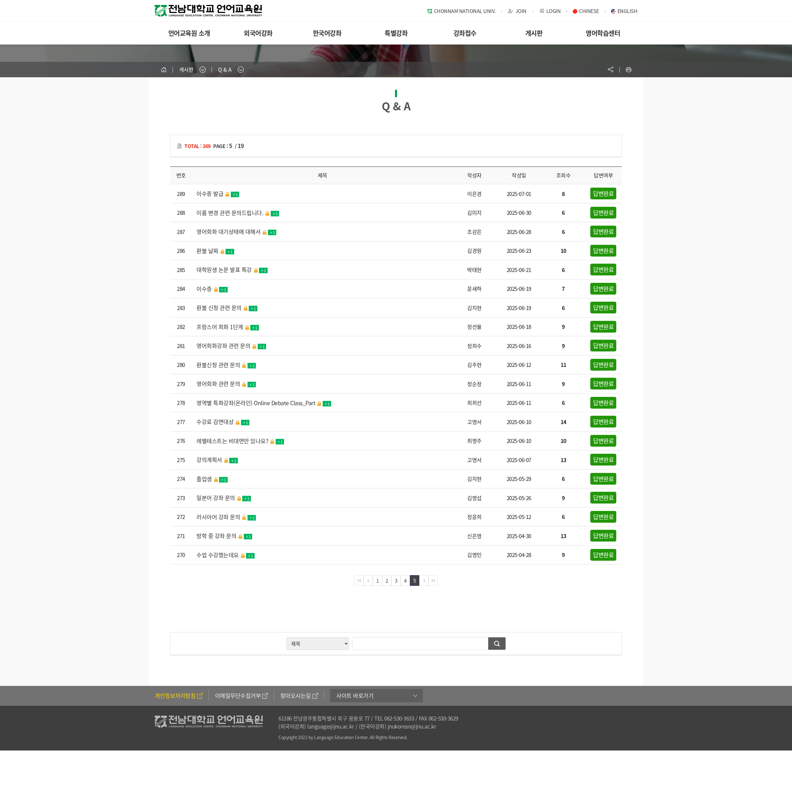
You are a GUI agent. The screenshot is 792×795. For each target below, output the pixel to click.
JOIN (520, 11)
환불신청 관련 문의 (225, 365)
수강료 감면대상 (222, 422)
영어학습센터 (603, 33)
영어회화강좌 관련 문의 (230, 346)
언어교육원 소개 (189, 33)
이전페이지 (368, 580)
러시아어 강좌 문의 (225, 517)
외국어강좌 (258, 33)
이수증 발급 (217, 193)
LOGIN (553, 11)
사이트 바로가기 (354, 695)
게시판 (534, 33)
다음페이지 (423, 580)
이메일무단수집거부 (238, 695)
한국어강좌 (327, 33)
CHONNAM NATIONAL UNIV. (465, 11)
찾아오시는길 (295, 695)
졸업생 (211, 479)
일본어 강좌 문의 (222, 498)
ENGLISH (628, 11)
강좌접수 (465, 33)
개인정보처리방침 (175, 695)
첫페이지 (359, 580)
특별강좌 (396, 33)
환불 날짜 (214, 251)
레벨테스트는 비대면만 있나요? (239, 441)
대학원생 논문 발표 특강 (231, 270)
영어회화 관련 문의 (225, 384)
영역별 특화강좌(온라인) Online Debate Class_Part (262, 403)
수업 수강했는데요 (224, 555)
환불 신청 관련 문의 (226, 308)
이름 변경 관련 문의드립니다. (237, 213)
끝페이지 (433, 580)
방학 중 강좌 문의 (223, 536)
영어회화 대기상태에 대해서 (235, 231)
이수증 (211, 289)
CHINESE (589, 11)
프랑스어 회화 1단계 (226, 327)
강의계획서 (216, 460)
